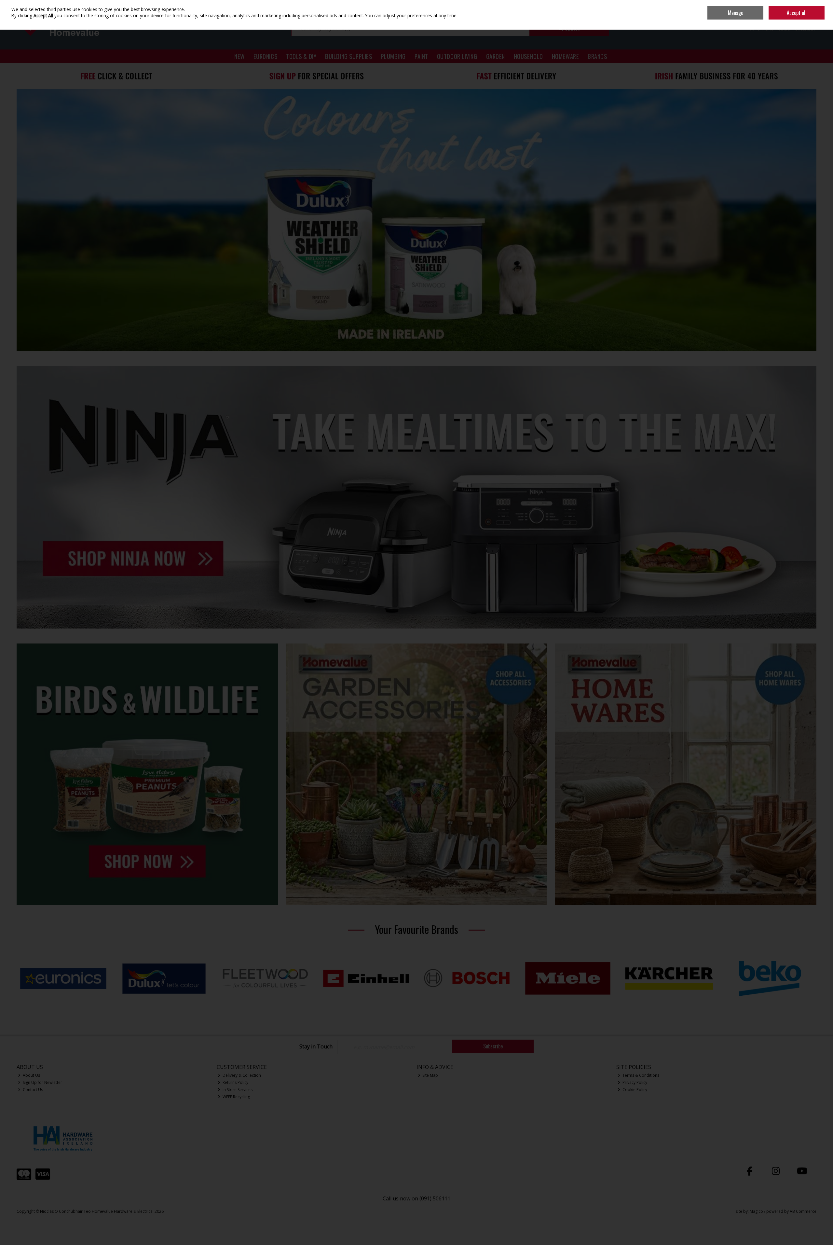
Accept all (797, 13)
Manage (735, 13)
